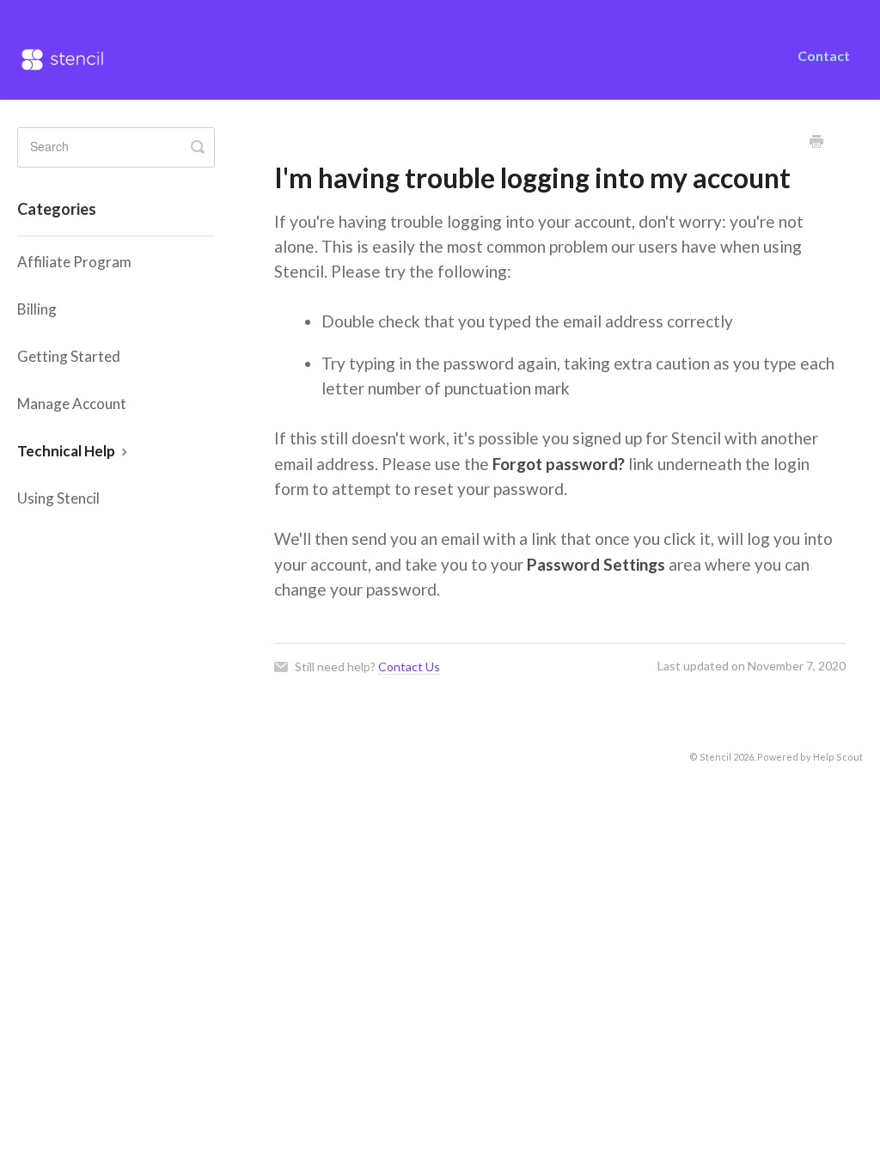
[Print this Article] (816, 142)
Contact (824, 55)
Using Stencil (58, 498)
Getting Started (68, 356)
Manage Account (71, 403)
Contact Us (409, 666)
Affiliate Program (74, 262)
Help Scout (838, 756)
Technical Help (67, 451)
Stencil (715, 756)
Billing (37, 309)
